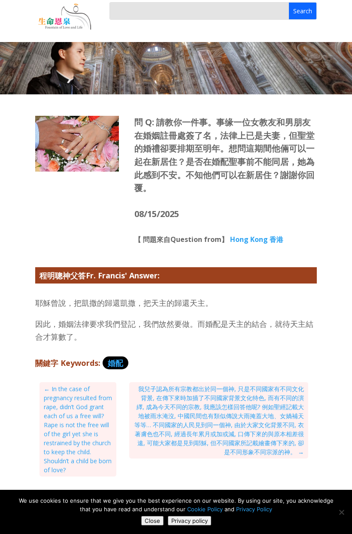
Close (152, 520)
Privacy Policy (254, 509)
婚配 (115, 363)
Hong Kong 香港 (256, 239)
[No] (341, 512)
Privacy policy (189, 520)
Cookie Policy (205, 509)
